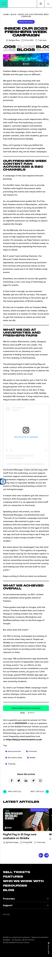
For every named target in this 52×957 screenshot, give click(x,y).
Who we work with (23, 881)
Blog (13, 14)
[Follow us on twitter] (9, 920)
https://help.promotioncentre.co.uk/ (24, 739)
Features (13, 876)
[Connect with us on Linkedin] (14, 920)
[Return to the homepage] (15, 4)
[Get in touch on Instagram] (19, 920)
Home (6, 14)
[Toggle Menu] (4, 4)
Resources (15, 885)
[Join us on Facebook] (4, 920)
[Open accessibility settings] (3, 482)
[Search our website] (48, 4)
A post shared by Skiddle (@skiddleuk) (26, 464)
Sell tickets (16, 872)
